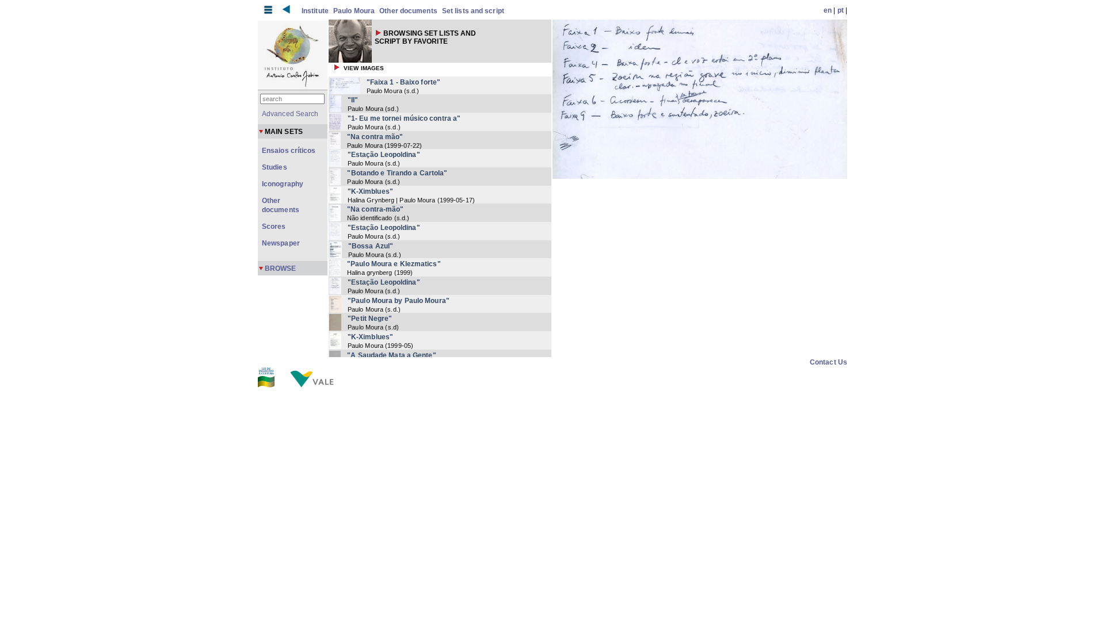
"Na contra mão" (375, 137)
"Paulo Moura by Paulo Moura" (398, 301)
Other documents (408, 11)
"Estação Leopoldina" (384, 155)
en (828, 10)
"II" (353, 100)
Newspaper (281, 243)
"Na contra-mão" (375, 209)
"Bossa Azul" (370, 246)
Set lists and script (473, 11)
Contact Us (828, 362)
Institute (315, 11)
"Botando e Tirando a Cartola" (397, 173)
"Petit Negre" (370, 319)
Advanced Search (290, 114)
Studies (274, 167)
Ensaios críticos (289, 151)
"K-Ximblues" (370, 191)
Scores (274, 227)
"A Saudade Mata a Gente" (391, 355)
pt (840, 10)
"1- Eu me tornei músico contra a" (404, 118)
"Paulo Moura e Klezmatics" (394, 264)
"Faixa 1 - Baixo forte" (403, 82)
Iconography (282, 184)
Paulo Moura (354, 11)
